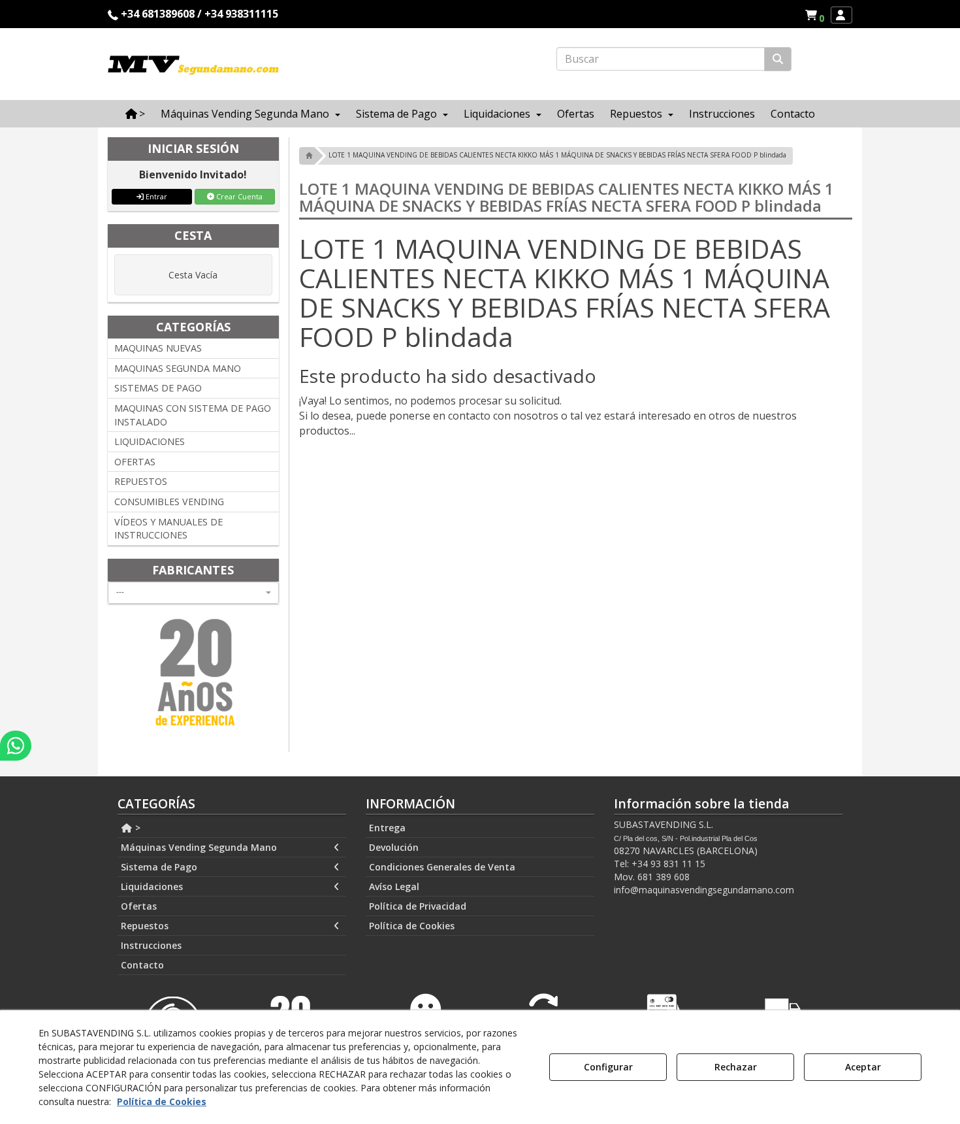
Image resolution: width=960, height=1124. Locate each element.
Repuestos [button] (144, 925)
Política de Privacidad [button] (417, 906)
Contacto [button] (142, 965)
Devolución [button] (394, 847)
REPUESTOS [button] (140, 481)
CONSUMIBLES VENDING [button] (169, 501)
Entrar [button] (155, 196)
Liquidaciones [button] (152, 886)
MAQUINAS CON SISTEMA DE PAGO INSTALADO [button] (192, 415)
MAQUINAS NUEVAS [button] (158, 348)
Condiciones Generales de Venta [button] (442, 867)
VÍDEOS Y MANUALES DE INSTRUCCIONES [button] (168, 529)
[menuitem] (814, 15)
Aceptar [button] (863, 1067)
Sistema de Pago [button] (159, 867)
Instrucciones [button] (151, 945)
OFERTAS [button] (134, 461)
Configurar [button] (608, 1067)
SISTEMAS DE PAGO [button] (158, 388)
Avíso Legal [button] (394, 886)
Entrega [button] (387, 827)
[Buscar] (778, 59)
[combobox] (193, 593)
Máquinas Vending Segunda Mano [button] (199, 847)
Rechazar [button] (735, 1067)
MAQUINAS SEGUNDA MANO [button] (177, 368)
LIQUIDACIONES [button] (149, 441)
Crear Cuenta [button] (238, 196)
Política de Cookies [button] (412, 925)
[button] (816, 15)
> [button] (136, 827)
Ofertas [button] (139, 906)
